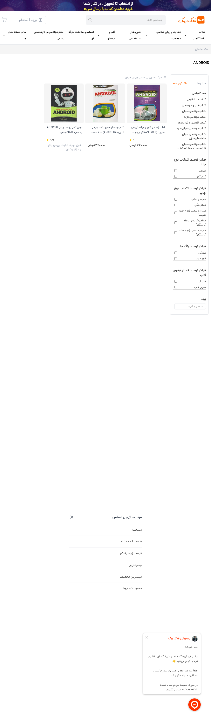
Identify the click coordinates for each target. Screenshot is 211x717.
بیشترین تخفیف (131, 576)
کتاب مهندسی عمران (194, 111)
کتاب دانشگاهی (196, 100)
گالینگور (201, 176)
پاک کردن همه (180, 83)
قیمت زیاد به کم (131, 553)
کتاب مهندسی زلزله (195, 117)
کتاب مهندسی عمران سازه (191, 128)
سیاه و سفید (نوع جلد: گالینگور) (192, 232)
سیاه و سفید (198, 199)
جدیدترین (135, 565)
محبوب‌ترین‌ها (132, 588)
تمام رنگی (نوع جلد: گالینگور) (194, 223)
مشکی (202, 253)
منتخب (137, 529)
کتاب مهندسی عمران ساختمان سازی (194, 136)
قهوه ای (201, 258)
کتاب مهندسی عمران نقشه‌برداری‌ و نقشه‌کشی (191, 146)
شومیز (202, 171)
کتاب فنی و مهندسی (194, 105)
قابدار (202, 281)
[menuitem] (194, 35)
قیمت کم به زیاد (131, 541)
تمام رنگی (200, 205)
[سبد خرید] (4, 20)
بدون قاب (200, 287)
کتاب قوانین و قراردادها (192, 123)
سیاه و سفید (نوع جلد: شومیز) (192, 213)
